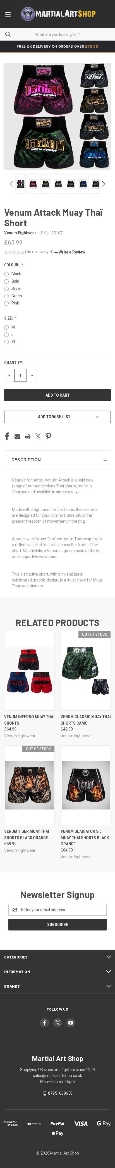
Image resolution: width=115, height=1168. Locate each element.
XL (13, 341)
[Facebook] (7, 436)
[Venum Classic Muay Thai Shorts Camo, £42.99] (86, 670)
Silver (16, 288)
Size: (8, 318)
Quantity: (13, 362)
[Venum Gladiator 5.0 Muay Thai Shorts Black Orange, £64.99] (86, 785)
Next (103, 183)
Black (16, 274)
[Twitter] (38, 436)
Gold (15, 281)
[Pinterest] (48, 436)
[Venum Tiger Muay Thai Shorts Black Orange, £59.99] (29, 785)
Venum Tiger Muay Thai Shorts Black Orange (26, 834)
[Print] (27, 436)
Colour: (12, 265)
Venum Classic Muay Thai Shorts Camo (86, 720)
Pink (15, 303)
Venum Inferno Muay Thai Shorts (29, 720)
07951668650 (60, 1093)
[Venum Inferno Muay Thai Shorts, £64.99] (29, 670)
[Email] (17, 436)
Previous (12, 183)
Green (16, 296)
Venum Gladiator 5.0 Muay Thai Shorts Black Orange (85, 837)
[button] (69, 252)
